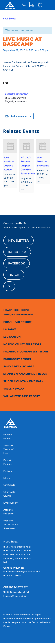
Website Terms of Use (8, 449)
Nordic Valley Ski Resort (22, 344)
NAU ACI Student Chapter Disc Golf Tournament (28, 165)
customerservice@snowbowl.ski (21, 571)
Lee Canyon (12, 336)
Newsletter (18, 240)
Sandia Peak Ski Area (19, 366)
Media (7, 478)
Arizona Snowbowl (18, 314)
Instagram (17, 252)
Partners (8, 471)
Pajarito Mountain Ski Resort (25, 351)
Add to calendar (19, 116)
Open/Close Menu (47, 6)
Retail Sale (9, 204)
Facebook (16, 263)
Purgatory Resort (17, 359)
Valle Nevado (13, 388)
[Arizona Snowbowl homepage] (10, 5)
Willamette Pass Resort (21, 396)
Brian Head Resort (17, 322)
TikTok (13, 275)
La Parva (9, 329)
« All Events (9, 18)
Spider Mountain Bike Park (23, 381)
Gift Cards (9, 485)
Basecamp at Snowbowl (16, 93)
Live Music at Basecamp (43, 161)
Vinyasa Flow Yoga (41, 204)
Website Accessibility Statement (10, 524)
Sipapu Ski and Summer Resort (26, 373)
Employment (10, 502)
